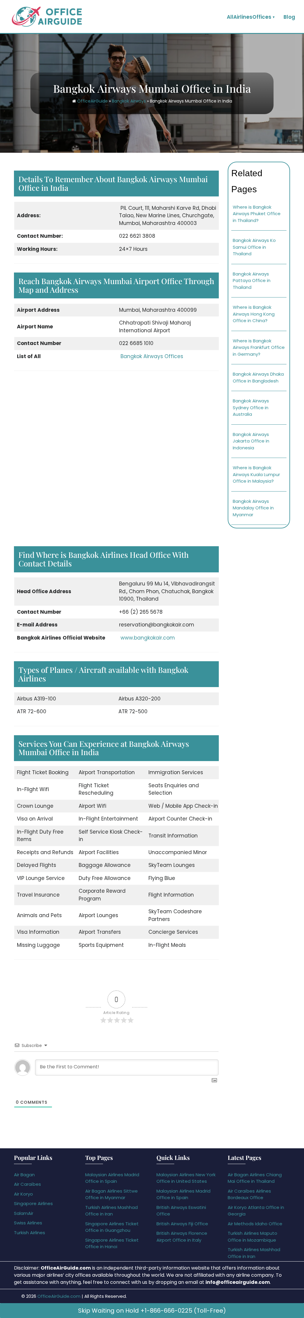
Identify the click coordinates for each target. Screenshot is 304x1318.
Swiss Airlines (28, 1223)
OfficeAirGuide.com (58, 1296)
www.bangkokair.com (148, 637)
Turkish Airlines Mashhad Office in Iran (111, 1210)
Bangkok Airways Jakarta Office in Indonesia (251, 441)
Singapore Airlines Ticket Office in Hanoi (112, 1243)
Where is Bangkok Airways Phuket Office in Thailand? (257, 213)
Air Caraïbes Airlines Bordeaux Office (249, 1194)
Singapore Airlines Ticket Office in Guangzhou (112, 1227)
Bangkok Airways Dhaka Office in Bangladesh (258, 377)
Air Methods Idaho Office (255, 1224)
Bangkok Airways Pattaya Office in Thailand (251, 280)
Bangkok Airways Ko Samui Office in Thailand (254, 247)
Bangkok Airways (129, 101)
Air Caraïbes (27, 1184)
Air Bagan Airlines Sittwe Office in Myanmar (111, 1194)
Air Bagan (24, 1174)
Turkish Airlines (29, 1232)
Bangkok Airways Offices (152, 356)
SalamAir (23, 1213)
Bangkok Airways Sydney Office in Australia (251, 407)
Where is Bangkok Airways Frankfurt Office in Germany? (259, 347)
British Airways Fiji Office (182, 1224)
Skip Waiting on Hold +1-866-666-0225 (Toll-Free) (152, 1310)
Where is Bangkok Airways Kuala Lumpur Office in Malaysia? (256, 474)
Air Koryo (23, 1194)
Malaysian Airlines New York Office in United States (186, 1178)
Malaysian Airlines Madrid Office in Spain (112, 1178)
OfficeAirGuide (92, 101)
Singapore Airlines (33, 1203)
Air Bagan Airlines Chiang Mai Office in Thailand (255, 1178)
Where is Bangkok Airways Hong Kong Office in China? (254, 314)
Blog (289, 17)
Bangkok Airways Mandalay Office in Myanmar (253, 508)
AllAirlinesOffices (249, 17)
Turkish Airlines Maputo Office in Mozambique (252, 1236)
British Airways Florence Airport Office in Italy (181, 1236)
